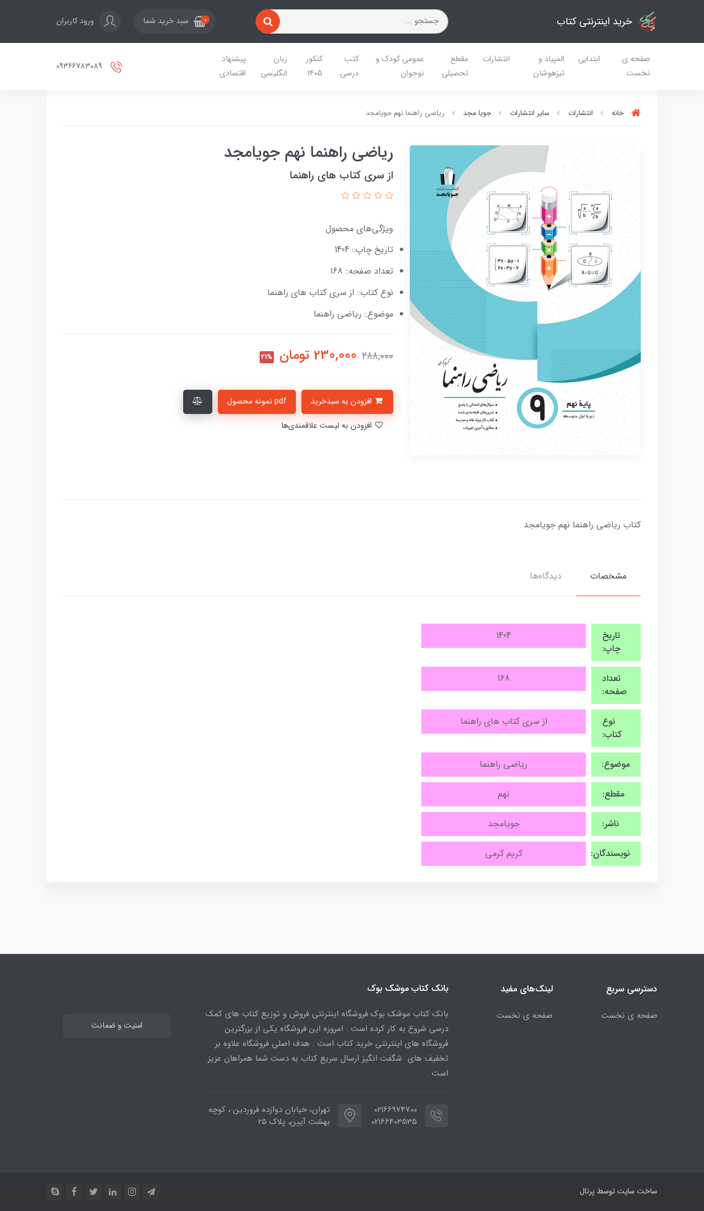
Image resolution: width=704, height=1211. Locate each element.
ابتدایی (589, 59)
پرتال (587, 1191)
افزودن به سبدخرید (342, 401)
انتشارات (496, 59)
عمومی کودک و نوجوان (400, 66)
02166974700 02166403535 (397, 1116)
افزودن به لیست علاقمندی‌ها (327, 425)
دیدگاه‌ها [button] (546, 576)
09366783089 (80, 66)
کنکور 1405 (314, 66)
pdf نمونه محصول (257, 401)
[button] (175, 21)
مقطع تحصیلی (455, 66)
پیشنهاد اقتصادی (232, 66)
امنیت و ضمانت (116, 1025)
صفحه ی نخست (636, 66)
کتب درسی (349, 66)
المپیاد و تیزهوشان (548, 66)
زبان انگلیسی (274, 66)
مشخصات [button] (608, 576)
